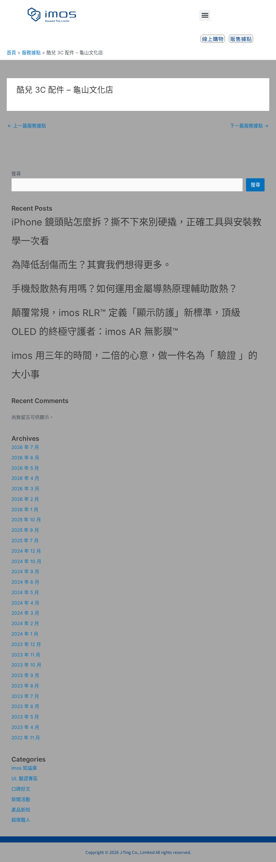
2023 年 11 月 (25, 654)
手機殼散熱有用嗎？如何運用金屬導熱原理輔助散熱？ (124, 289)
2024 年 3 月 (25, 613)
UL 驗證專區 (24, 778)
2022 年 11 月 (25, 737)
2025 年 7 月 (25, 540)
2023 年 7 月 (25, 696)
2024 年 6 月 (25, 582)
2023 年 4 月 (25, 727)
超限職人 (20, 820)
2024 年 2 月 (25, 623)
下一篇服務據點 (249, 125)
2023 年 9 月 (25, 675)
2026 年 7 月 (25, 447)
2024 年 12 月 (26, 551)
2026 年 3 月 (25, 488)
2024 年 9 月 (25, 571)
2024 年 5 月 (25, 592)
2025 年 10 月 (26, 519)
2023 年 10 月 (26, 665)
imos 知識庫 (24, 768)
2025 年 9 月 (25, 530)
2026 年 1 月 (24, 509)
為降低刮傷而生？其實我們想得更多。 (91, 265)
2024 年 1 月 (24, 634)
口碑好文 (20, 789)
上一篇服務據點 (26, 125)
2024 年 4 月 (25, 603)
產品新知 (20, 809)
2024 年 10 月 (26, 561)
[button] (204, 15)
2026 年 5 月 (25, 468)
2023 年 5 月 (25, 716)
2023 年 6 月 (25, 706)
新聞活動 (20, 799)
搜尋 (16, 173)
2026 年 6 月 (25, 457)
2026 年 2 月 (25, 499)
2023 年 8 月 (25, 685)
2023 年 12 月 (26, 644)
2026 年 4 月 (25, 478)
